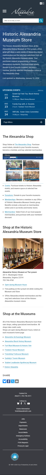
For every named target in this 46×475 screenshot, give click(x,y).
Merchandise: (10, 212)
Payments (23, 422)
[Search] (41, 20)
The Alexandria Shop (23, 144)
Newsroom (23, 429)
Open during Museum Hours (16, 284)
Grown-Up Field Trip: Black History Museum (25, 95)
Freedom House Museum (15, 350)
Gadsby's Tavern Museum (15, 358)
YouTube (28, 403)
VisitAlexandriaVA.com (23, 411)
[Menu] (4, 11)
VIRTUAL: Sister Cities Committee (25, 112)
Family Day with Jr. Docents (23, 104)
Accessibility (23, 439)
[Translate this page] (42, 3)
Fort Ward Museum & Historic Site (18, 345)
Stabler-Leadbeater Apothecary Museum (20, 362)
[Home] (23, 12)
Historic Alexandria (11, 367)
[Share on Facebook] (8, 381)
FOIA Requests (23, 442)
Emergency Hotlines (23, 436)
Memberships (10, 199)
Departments (23, 426)
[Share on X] (13, 381)
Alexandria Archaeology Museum (18, 337)
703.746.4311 (26, 396)
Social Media (23, 432)
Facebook (21, 403)
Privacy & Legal (23, 446)
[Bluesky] (4, 381)
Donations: (9, 195)
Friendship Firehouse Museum (17, 354)
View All (40, 90)
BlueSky (18, 403)
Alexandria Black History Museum (18, 341)
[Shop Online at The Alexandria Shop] (23, 168)
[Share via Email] (17, 381)
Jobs (23, 419)
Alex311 (17, 396)
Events (7, 185)
